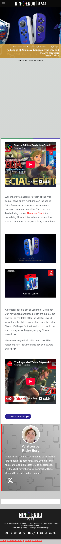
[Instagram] (11, 533)
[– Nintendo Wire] (30, 516)
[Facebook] (7, 533)
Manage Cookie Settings (39, 528)
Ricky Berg (53, 47)
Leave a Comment (20, 47)
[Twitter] (24, 533)
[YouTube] (29, 533)
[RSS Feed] (54, 533)
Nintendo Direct (35, 213)
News (48, 55)
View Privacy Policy (19, 528)
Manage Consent (33, 540)
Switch (55, 55)
